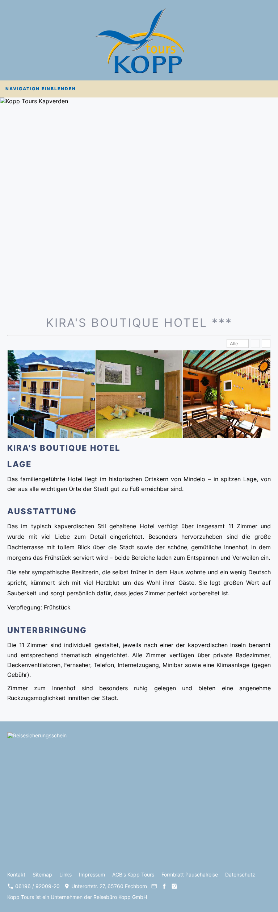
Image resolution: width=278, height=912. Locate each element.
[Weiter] (266, 343)
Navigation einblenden (40, 88)
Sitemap (42, 874)
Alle (234, 343)
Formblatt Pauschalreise (189, 874)
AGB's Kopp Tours (133, 874)
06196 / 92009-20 (37, 886)
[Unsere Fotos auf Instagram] (174, 886)
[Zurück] (255, 343)
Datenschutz (240, 874)
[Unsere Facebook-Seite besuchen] (164, 886)
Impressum (92, 874)
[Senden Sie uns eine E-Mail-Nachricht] (154, 886)
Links (65, 874)
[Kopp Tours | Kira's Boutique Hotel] (51, 394)
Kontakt (16, 874)
